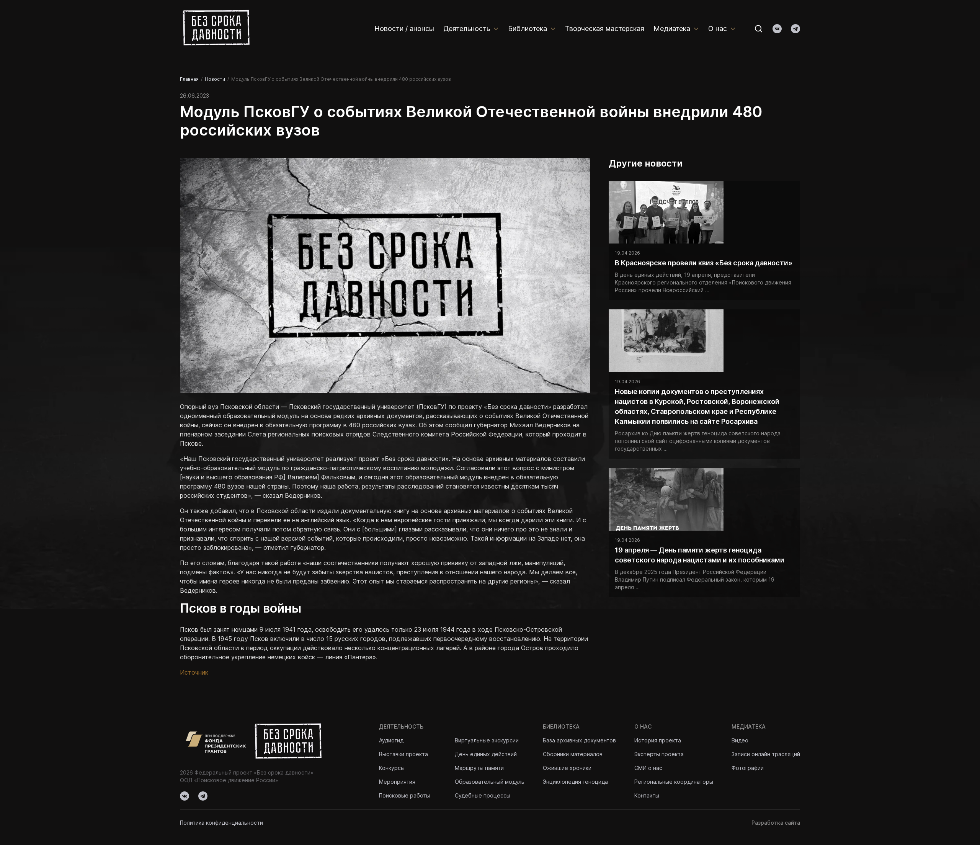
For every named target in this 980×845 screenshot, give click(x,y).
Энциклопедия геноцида (575, 781)
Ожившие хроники (567, 768)
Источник (194, 672)
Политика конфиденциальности (221, 822)
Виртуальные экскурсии (487, 740)
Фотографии (748, 768)
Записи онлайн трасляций (766, 754)
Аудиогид (391, 740)
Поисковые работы (404, 795)
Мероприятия (397, 781)
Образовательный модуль (489, 781)
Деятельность (466, 29)
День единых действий (486, 754)
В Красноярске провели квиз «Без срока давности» (703, 263)
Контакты (646, 795)
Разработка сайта (775, 822)
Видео (740, 740)
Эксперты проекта (659, 754)
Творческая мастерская (604, 29)
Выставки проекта (403, 754)
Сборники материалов (573, 754)
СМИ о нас (648, 768)
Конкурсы (392, 768)
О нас (717, 29)
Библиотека (527, 29)
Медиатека (671, 29)
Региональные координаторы (673, 781)
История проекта (657, 740)
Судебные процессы (482, 795)
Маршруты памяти (479, 768)
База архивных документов (579, 740)
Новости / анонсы (404, 29)
